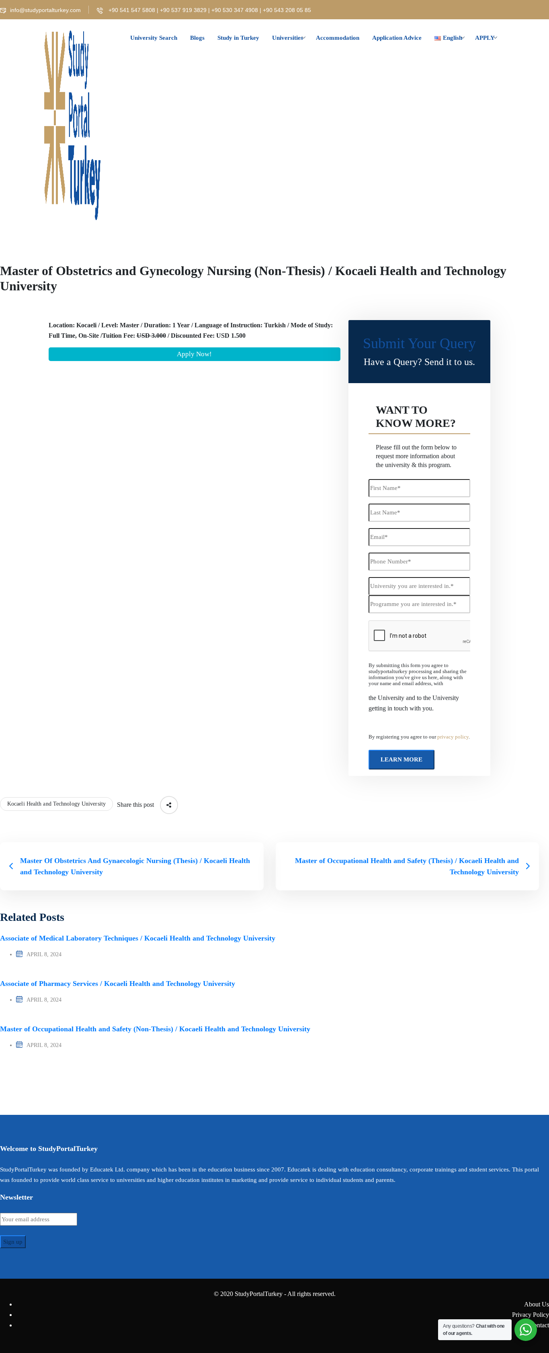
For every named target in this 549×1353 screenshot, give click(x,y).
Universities (287, 38)
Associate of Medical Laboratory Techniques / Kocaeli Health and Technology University (137, 938)
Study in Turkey (238, 38)
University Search (153, 38)
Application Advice (397, 38)
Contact (539, 1325)
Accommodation (337, 38)
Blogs (197, 38)
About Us (536, 1304)
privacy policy (453, 737)
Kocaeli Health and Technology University (56, 804)
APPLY (485, 38)
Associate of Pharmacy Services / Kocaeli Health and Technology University (117, 984)
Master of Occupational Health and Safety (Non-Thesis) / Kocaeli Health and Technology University (155, 1029)
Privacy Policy (530, 1314)
